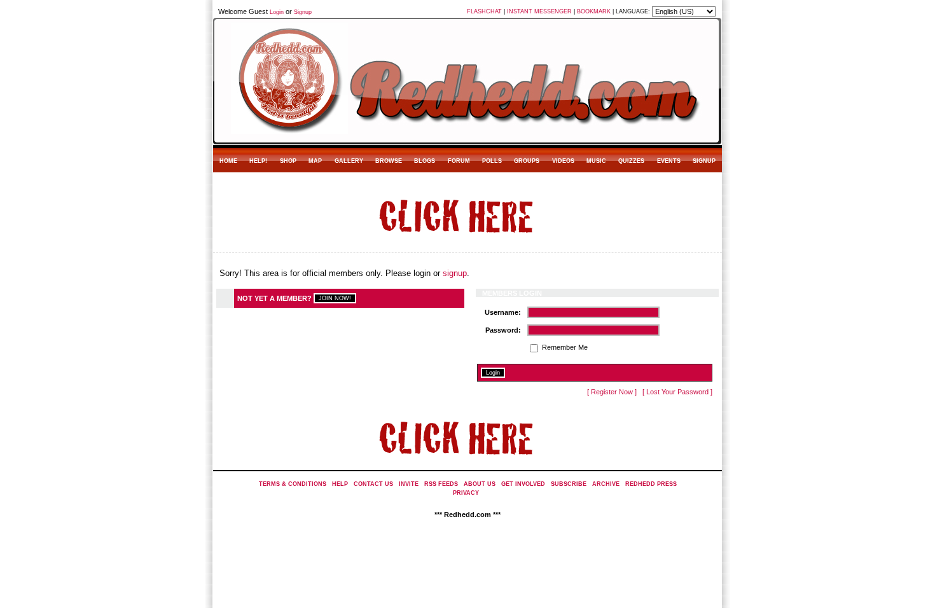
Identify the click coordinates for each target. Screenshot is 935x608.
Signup (303, 12)
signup (455, 273)
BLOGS (424, 161)
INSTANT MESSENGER (539, 11)
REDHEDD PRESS (651, 484)
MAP (315, 161)
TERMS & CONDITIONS (292, 484)
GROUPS (526, 161)
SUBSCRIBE (568, 484)
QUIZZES (631, 161)
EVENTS (669, 161)
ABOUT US (479, 484)
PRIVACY (466, 493)
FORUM (459, 161)
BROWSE (388, 161)
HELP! (258, 161)
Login (277, 12)
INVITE (409, 484)
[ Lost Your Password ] (677, 392)
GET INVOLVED (523, 484)
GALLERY (349, 161)
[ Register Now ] (612, 392)
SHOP (288, 161)
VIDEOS (563, 161)
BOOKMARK (594, 11)
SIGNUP (704, 161)
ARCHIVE (606, 484)
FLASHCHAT (484, 11)
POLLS (492, 161)
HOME (228, 161)
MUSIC (596, 161)
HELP (340, 484)
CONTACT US (373, 484)
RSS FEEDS (441, 484)
